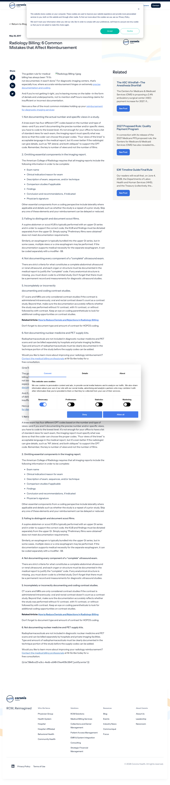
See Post (123, 108)
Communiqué (109, 729)
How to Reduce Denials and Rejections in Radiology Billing (68, 320)
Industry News (109, 724)
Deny (84, 414)
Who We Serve (44, 708)
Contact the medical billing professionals (43, 358)
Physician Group (45, 714)
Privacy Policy (23, 766)
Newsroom (141, 724)
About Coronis (142, 708)
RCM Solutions (77, 714)
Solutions (74, 708)
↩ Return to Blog (18, 24)
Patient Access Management (84, 732)
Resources (107, 708)
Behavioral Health (46, 734)
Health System (44, 719)
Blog (105, 714)
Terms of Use (39, 766)
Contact (155, 5)
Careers (146, 5)
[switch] (71, 404)
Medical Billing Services (81, 719)
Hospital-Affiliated (46, 729)
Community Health (47, 739)
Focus (106, 734)
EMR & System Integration (83, 737)
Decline (130, 31)
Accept (110, 31)
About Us (140, 714)
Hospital (42, 724)
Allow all (120, 414)
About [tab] (122, 373)
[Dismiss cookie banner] (139, 9)
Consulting (76, 742)
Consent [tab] (47, 373)
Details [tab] (85, 373)
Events (106, 719)
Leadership (141, 719)
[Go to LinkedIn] (12, 767)
